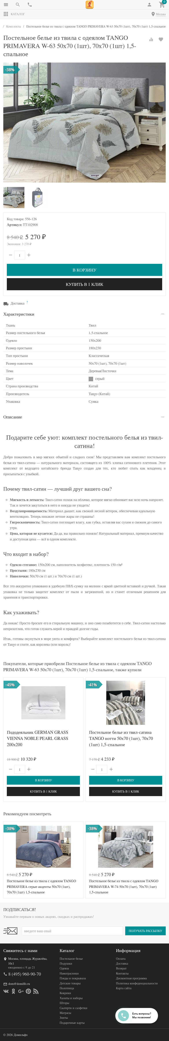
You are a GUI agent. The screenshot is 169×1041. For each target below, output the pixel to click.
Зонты (64, 1017)
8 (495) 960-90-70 (24, 974)
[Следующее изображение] (77, 702)
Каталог (18, 14)
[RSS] (36, 991)
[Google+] (21, 991)
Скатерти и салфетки (73, 1008)
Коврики (65, 993)
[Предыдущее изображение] (9, 702)
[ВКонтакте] (6, 991)
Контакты (122, 973)
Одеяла (64, 968)
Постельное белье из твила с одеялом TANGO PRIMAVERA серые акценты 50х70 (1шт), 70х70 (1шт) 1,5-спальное (41, 886)
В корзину (84, 270)
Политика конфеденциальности (137, 983)
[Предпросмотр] (43, 702)
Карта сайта (123, 988)
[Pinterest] (28, 991)
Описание (12, 417)
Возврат (121, 968)
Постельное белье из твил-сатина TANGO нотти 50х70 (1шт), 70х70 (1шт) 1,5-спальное (121, 738)
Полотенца (67, 988)
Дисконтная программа (131, 978)
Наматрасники (69, 973)
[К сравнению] (151, 39)
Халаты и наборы (71, 998)
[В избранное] (161, 39)
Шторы (64, 1003)
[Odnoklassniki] (13, 991)
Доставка (122, 963)
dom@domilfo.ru (19, 984)
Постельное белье (71, 958)
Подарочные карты (72, 1023)
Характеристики (18, 314)
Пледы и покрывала (73, 978)
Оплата (120, 958)
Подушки (66, 963)
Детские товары (70, 983)
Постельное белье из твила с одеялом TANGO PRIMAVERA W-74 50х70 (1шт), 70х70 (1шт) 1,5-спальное (123, 886)
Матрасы (65, 1013)
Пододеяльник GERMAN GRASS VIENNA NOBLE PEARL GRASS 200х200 (37, 738)
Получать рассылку (145, 931)
